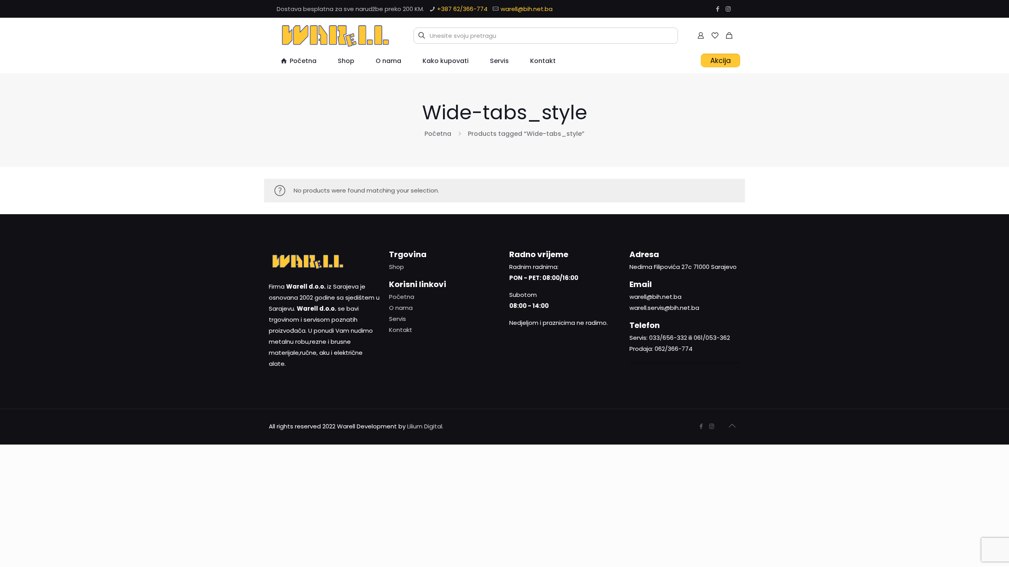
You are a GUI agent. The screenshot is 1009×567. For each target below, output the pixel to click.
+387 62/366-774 (462, 9)
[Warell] (334, 35)
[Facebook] (717, 9)
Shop (396, 267)
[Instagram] (728, 9)
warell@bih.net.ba (527, 9)
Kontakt (400, 330)
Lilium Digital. (425, 426)
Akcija (720, 60)
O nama (401, 308)
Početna (437, 133)
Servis (397, 319)
